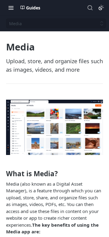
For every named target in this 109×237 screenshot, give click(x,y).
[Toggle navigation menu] (11, 7)
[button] (54, 127)
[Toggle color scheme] (101, 7)
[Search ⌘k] (90, 7)
